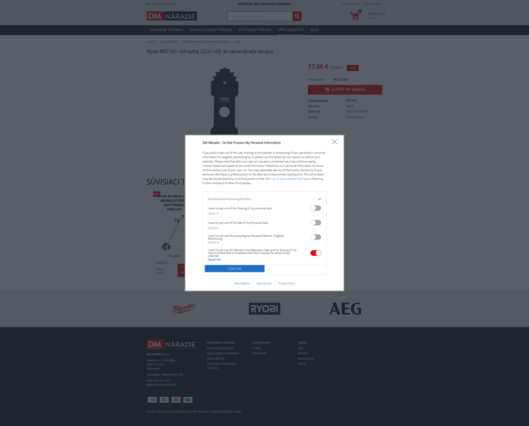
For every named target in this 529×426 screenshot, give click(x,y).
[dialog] (264, 213)
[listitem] (264, 199)
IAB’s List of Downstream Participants (288, 179)
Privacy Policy (286, 283)
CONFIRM (235, 268)
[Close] (336, 143)
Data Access (264, 283)
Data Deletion (242, 283)
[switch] (315, 208)
